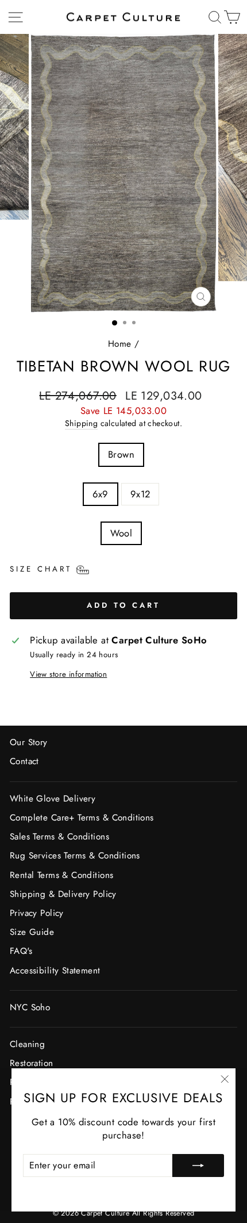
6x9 (100, 494)
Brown (121, 454)
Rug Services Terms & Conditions (75, 855)
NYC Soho (30, 1007)
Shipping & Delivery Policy (63, 894)
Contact (24, 761)
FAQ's (21, 951)
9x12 (140, 494)
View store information (68, 674)
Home (120, 344)
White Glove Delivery (52, 798)
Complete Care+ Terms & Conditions (82, 817)
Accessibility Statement (55, 970)
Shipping (81, 423)
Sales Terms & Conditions (59, 836)
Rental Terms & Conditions (61, 875)
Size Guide (32, 932)
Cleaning (27, 1044)
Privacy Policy (37, 913)
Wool (121, 533)
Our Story (29, 742)
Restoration (31, 1063)
